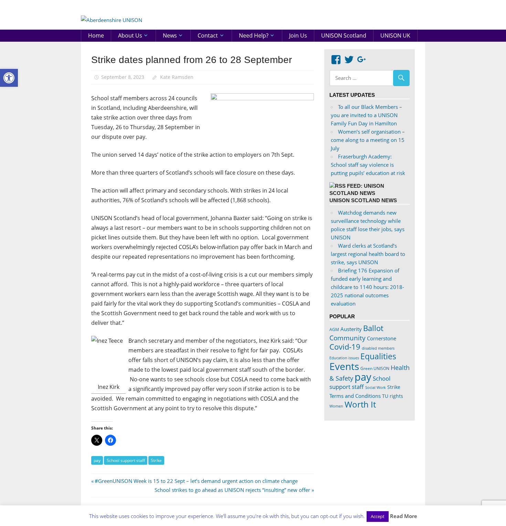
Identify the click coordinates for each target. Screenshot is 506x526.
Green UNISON (374, 368)
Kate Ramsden (176, 77)
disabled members (378, 348)
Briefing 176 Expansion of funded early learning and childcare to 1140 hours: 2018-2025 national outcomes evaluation (367, 287)
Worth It (360, 404)
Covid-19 (344, 346)
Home (96, 35)
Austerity (351, 329)
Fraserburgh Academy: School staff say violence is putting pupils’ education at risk (368, 164)
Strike (156, 460)
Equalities (378, 356)
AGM (334, 329)
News (170, 35)
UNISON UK (395, 35)
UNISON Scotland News (363, 200)
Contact (208, 35)
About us (130, 35)
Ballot (373, 328)
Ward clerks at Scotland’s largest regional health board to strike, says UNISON (368, 254)
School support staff (126, 460)
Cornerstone (381, 338)
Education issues (344, 357)
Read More (403, 516)
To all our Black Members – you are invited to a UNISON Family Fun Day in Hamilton (366, 115)
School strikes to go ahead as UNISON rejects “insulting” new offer (232, 489)
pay (97, 460)
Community (347, 337)
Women (336, 406)
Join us (298, 35)
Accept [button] (377, 516)
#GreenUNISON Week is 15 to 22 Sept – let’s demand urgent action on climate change (196, 480)
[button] (9, 78)
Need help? (253, 35)
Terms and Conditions (355, 395)
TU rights (392, 396)
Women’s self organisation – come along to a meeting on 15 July (368, 140)
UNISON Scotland (343, 35)
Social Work (375, 387)
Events (344, 366)
